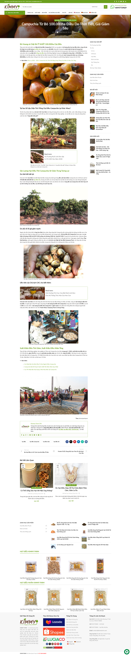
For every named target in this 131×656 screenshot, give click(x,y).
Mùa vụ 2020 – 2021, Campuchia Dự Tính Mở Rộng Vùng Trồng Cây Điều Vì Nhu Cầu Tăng (52, 60)
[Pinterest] (30, 435)
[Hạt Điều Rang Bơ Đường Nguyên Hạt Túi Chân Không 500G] (54, 566)
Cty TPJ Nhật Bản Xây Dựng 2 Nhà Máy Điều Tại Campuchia (40, 369)
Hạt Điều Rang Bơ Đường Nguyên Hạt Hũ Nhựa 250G (31, 578)
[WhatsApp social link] (82, 441)
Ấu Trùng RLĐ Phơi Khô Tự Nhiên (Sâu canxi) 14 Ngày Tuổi (103, 156)
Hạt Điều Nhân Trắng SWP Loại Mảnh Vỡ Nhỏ (99, 538)
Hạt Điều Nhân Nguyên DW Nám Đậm (98, 544)
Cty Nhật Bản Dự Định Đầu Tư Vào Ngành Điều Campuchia (40, 364)
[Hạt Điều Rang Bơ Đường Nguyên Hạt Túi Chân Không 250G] (77, 566)
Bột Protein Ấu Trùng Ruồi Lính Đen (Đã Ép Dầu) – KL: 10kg (103, 172)
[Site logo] (12, 6)
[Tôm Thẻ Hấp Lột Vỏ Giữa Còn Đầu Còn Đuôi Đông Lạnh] (53, 531)
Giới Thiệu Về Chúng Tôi (72, 619)
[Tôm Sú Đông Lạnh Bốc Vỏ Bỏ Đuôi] (92, 164)
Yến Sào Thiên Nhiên (95, 68)
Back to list (53, 451)
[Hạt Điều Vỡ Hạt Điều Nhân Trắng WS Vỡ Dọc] (31, 597)
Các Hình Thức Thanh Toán (72, 635)
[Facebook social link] (115, 1)
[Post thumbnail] (92, 94)
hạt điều (61, 429)
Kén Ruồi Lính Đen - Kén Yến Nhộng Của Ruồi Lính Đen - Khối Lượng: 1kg (103, 148)
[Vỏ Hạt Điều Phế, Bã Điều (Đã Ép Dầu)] (92, 141)
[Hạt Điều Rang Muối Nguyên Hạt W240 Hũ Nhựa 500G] (100, 566)
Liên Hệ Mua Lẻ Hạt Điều (72, 624)
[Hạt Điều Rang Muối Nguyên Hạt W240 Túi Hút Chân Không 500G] (84, 531)
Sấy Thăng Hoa (95, 62)
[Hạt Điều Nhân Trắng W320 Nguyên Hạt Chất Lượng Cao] (54, 597)
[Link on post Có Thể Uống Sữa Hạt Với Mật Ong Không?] (36, 470)
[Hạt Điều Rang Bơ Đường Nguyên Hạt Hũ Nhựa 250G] (31, 566)
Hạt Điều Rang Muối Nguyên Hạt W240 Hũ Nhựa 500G (100, 578)
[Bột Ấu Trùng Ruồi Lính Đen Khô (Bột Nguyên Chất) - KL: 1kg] (53, 524)
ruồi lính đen (75, 429)
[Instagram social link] (119, 1)
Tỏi (92, 65)
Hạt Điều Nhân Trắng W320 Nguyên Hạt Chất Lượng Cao (54, 610)
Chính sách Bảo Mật (71, 629)
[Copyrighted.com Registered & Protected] (57, 647)
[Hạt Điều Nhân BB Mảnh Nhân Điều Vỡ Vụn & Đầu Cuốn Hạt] (77, 597)
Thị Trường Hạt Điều (66, 20)
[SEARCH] (105, 7)
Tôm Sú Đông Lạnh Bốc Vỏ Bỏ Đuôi (103, 163)
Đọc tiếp (36, 501)
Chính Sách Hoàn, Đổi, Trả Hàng (74, 637)
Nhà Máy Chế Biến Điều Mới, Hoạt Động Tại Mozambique (102, 127)
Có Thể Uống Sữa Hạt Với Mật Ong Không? (36, 490)
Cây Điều (58, 44)
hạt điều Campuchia (34, 441)
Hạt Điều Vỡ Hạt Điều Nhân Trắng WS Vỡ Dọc (30, 610)
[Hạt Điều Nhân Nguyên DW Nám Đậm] (84, 546)
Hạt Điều (57, 20)
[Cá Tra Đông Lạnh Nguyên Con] (53, 546)
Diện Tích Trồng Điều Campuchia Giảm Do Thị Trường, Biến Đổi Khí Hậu (102, 111)
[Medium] (38, 435)
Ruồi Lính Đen (95, 59)
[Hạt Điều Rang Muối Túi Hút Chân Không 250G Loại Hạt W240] (53, 539)
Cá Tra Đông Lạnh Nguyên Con (65, 544)
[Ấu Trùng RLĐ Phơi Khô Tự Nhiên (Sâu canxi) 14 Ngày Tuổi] (92, 157)
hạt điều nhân (67, 429)
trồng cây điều (40, 53)
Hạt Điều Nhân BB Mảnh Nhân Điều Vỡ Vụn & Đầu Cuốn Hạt (77, 610)
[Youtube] (34, 435)
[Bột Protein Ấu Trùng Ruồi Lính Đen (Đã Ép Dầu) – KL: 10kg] (92, 172)
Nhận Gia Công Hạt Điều (72, 627)
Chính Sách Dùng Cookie (72, 632)
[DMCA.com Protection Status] (47, 647)
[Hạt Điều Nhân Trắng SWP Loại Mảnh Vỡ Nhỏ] (84, 539)
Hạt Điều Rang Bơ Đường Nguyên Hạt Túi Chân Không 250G (77, 578)
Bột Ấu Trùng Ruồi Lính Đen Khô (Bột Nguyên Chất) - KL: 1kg (67, 523)
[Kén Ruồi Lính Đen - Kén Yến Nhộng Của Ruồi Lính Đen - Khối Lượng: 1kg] (92, 149)
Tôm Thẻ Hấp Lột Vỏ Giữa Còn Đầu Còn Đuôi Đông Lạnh (67, 530)
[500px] (40, 435)
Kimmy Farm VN (63, 32)
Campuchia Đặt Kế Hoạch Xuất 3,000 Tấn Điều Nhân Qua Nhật (41, 366)
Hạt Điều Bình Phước (95, 77)
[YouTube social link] (121, 1)
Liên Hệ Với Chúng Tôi (71, 622)
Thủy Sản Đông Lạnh (95, 83)
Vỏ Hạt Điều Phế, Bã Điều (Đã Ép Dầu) (103, 140)
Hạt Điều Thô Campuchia (39, 171)
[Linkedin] (23, 435)
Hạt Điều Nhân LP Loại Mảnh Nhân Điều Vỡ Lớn (100, 610)
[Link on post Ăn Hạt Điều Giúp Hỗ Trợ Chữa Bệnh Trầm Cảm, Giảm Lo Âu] (71, 470)
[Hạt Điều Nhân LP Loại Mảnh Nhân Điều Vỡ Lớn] (100, 597)
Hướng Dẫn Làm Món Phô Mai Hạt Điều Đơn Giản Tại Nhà (103, 119)
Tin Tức (74, 20)
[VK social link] (86, 441)
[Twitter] (28, 435)
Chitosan (93, 53)
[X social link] (117, 1)
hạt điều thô (37, 49)
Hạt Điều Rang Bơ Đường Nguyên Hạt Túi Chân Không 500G (54, 578)
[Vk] (36, 435)
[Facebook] (21, 435)
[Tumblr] (32, 435)
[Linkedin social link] (125, 1)
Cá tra (92, 51)
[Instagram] (25, 435)
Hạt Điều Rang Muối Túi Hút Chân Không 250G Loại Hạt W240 (68, 538)
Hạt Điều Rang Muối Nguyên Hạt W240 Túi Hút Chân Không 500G (99, 530)
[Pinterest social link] (123, 1)
